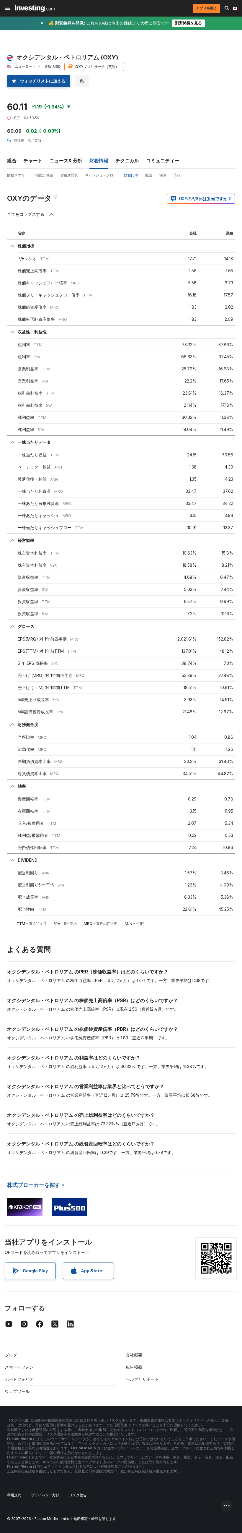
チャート (33, 160)
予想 (177, 175)
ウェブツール (17, 1391)
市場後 (19, 140)
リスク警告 (78, 1495)
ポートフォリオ (19, 1379)
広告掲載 (134, 1367)
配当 (148, 175)
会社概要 (134, 1354)
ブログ (11, 1354)
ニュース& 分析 (66, 160)
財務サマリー (17, 175)
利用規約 (14, 1495)
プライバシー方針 (45, 1495)
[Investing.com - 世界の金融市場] (35, 8)
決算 (162, 175)
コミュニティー (162, 160)
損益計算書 (44, 175)
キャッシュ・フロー (101, 175)
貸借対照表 (69, 175)
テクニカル (127, 160)
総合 (12, 160)
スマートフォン (19, 1367)
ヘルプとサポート (142, 1379)
